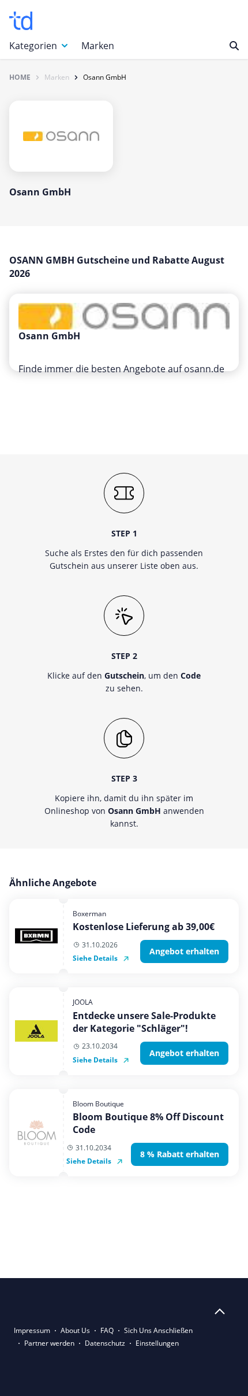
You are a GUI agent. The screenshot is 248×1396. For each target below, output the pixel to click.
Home (20, 77)
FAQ (107, 1330)
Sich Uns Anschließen (158, 1330)
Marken (97, 45)
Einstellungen (157, 1343)
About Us (75, 1330)
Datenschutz (105, 1343)
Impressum (32, 1330)
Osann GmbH (104, 77)
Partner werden (49, 1343)
